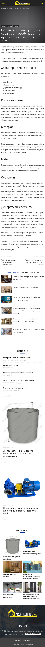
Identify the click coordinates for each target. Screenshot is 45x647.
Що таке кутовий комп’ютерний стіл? (18, 373)
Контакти (26, 640)
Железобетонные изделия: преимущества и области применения (18, 454)
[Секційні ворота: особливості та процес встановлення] (12, 587)
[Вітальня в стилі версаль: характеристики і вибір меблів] (6, 331)
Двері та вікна (7, 390)
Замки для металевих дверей (15, 388)
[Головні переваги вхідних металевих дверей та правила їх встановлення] (32, 587)
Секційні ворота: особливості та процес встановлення (10, 596)
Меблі (5, 367)
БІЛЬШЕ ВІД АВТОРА (30, 272)
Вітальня (26, 8)
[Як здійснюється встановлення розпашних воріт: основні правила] (32, 567)
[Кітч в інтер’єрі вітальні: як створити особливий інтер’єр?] (6, 299)
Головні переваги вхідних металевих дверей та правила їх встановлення (31, 596)
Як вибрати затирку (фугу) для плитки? (19, 380)
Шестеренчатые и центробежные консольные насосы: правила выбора (21, 511)
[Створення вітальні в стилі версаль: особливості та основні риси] (6, 321)
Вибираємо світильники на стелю (17, 358)
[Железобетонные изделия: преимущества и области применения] (22, 423)
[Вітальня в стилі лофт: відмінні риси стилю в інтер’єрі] (6, 279)
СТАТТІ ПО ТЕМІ (12, 272)
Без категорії (8, 448)
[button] (42, 3)
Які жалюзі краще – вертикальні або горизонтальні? (9, 262)
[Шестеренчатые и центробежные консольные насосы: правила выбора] (22, 486)
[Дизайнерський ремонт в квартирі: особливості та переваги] (6, 289)
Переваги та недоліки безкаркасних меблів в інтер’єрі (34, 262)
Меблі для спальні (10, 365)
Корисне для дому (9, 382)
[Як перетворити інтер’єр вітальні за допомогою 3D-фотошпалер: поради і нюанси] (6, 310)
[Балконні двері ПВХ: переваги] (12, 567)
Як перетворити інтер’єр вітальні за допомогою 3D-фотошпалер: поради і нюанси (27, 310)
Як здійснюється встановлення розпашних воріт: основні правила (31, 576)
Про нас (18, 640)
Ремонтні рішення (15, 8)
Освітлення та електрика (11, 360)
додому (3, 8)
